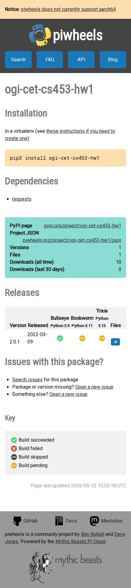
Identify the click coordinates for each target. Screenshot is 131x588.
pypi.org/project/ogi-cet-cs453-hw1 (82, 226)
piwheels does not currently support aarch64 (68, 9)
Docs (71, 521)
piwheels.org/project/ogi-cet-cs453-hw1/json (72, 240)
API (81, 59)
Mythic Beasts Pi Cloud (80, 541)
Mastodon (111, 521)
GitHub (30, 521)
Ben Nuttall (92, 534)
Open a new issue (94, 387)
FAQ (49, 59)
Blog (113, 59)
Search (18, 59)
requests (21, 199)
